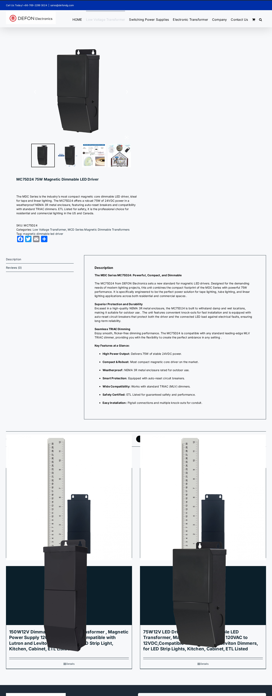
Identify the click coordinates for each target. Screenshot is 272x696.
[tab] (40, 259)
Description (13, 259)
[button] (260, 18)
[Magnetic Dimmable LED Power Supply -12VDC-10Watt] (203, 497)
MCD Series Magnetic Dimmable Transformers (99, 229)
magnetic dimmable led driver (43, 233)
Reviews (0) (14, 267)
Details (70, 663)
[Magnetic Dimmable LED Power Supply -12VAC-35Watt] (69, 497)
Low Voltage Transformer (49, 229)
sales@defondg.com (62, 5)
